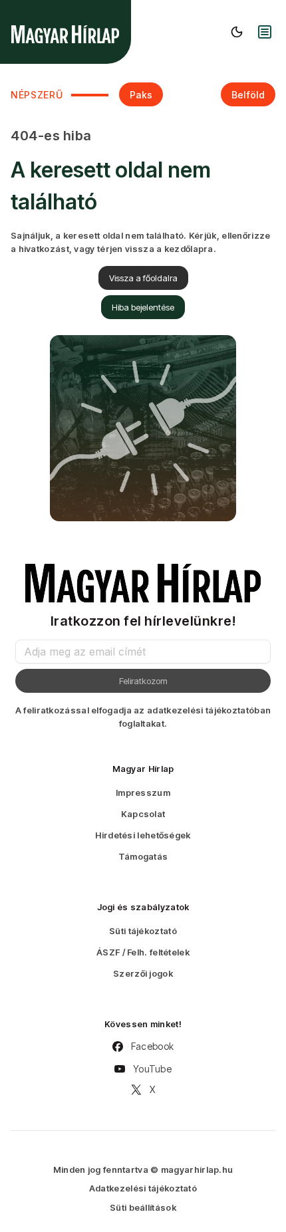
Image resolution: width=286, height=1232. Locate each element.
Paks (141, 94)
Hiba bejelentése (143, 307)
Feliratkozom (143, 681)
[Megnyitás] (264, 32)
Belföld (248, 94)
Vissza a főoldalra (143, 278)
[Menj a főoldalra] (65, 34)
